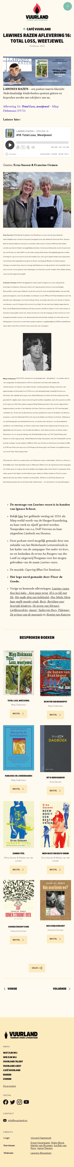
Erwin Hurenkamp (40, 1142)
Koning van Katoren (58, 614)
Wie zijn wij (10, 1057)
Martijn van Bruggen (42, 1145)
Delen (35, 968)
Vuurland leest (12, 1066)
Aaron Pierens (45, 1148)
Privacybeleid (9, 1086)
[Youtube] (27, 1103)
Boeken (7, 1074)
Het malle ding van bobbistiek (32, 597)
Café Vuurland (39, 29)
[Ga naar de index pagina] (37, 20)
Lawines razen (60, 588)
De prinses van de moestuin (26, 614)
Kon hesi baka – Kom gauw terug (29, 593)
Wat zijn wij (10, 1053)
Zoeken (7, 1079)
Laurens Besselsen (41, 1153)
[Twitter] (13, 1103)
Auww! (33, 610)
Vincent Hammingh (41, 1138)
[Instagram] (20, 1103)
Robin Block (57, 1142)
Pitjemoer (63, 610)
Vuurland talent (13, 1061)
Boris (43, 601)
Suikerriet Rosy (47, 610)
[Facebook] (6, 1103)
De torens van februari (46, 606)
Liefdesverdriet (19, 610)
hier (20, 516)
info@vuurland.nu (17, 1120)
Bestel (16, 713)
